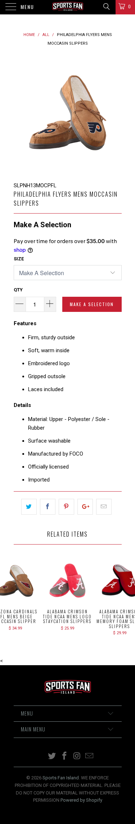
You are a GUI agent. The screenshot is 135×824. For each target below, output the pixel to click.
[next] (115, 114)
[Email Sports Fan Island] (89, 756)
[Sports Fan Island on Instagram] (77, 756)
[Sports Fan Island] (68, 7)
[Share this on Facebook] (47, 507)
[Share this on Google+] (85, 507)
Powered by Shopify (81, 800)
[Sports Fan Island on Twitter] (52, 756)
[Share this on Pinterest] (66, 507)
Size (19, 258)
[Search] (106, 6)
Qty (18, 289)
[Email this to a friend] (104, 507)
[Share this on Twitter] (29, 507)
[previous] (20, 114)
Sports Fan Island (60, 777)
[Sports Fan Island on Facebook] (64, 756)
